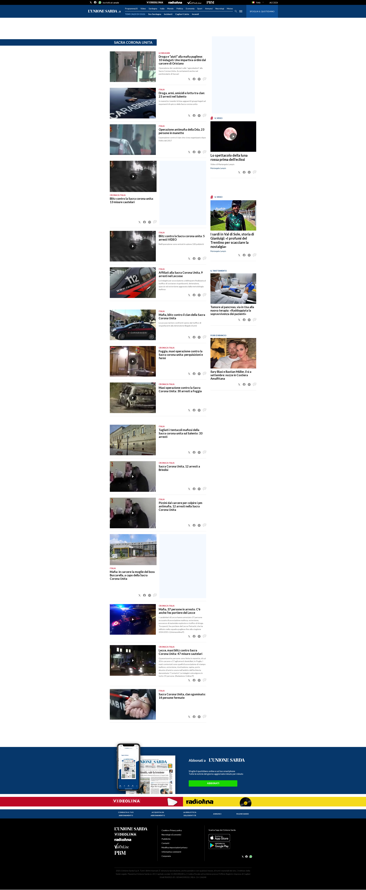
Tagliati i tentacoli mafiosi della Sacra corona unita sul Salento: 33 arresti (180, 433)
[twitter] (90, 2)
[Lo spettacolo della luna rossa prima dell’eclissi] (233, 136)
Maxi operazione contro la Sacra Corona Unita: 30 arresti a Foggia (180, 389)
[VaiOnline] (194, 2)
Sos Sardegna (154, 14)
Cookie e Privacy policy (172, 830)
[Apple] (230, 837)
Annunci (209, 8)
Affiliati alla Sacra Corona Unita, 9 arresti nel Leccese (181, 274)
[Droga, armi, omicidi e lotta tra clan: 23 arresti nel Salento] (133, 103)
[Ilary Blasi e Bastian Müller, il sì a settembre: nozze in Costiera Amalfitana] (233, 353)
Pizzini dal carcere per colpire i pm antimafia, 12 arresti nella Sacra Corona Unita (180, 506)
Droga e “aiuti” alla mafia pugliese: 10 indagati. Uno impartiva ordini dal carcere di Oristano (182, 60)
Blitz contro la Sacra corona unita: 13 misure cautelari (132, 200)
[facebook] (95, 2)
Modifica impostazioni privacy (174, 847)
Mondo (170, 8)
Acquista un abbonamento (158, 813)
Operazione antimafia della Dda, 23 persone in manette (181, 131)
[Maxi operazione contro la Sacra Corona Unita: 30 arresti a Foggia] (133, 397)
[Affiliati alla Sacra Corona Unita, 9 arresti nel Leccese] (133, 282)
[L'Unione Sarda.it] (104, 11)
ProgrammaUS (131, 8)
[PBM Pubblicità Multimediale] (210, 2)
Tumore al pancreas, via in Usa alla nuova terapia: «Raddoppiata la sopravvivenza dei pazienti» (232, 310)
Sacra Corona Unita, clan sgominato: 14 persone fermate (182, 695)
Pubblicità (166, 839)
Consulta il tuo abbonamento (126, 813)
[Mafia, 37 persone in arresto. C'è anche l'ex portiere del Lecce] (133, 619)
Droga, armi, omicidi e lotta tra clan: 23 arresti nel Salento (182, 94)
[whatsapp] (99, 2)
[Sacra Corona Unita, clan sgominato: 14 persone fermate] (133, 704)
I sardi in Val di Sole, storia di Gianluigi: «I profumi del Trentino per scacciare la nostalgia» (232, 240)
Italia (162, 8)
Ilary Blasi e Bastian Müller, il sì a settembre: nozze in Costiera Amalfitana (230, 375)
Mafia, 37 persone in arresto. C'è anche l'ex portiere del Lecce (179, 610)
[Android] (230, 845)
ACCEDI (273, 2)
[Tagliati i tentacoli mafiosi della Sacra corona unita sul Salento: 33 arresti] (133, 440)
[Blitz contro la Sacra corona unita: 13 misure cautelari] (133, 176)
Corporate (166, 856)
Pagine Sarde (242, 814)
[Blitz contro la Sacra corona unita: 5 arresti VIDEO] (133, 246)
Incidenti (168, 14)
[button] (189, 79)
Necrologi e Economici (171, 834)
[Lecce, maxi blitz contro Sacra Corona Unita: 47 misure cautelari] (133, 660)
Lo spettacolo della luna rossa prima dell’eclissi (228, 157)
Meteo (230, 8)
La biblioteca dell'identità (189, 813)
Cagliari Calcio (182, 14)
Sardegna (153, 8)
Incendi (195, 14)
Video (143, 8)
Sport (199, 8)
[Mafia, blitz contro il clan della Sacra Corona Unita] (133, 325)
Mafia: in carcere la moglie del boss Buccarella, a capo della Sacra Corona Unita (132, 575)
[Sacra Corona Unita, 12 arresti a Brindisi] (133, 476)
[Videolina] (155, 2)
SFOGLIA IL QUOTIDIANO (262, 11)
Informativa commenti (171, 852)
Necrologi (219, 8)
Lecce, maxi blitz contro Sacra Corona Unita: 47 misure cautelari (180, 652)
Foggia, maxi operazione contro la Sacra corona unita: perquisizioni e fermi (181, 354)
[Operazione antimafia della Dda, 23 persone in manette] (133, 139)
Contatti (165, 843)
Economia (190, 8)
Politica (179, 8)
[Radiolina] (175, 2)
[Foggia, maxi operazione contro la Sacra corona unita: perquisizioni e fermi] (133, 361)
